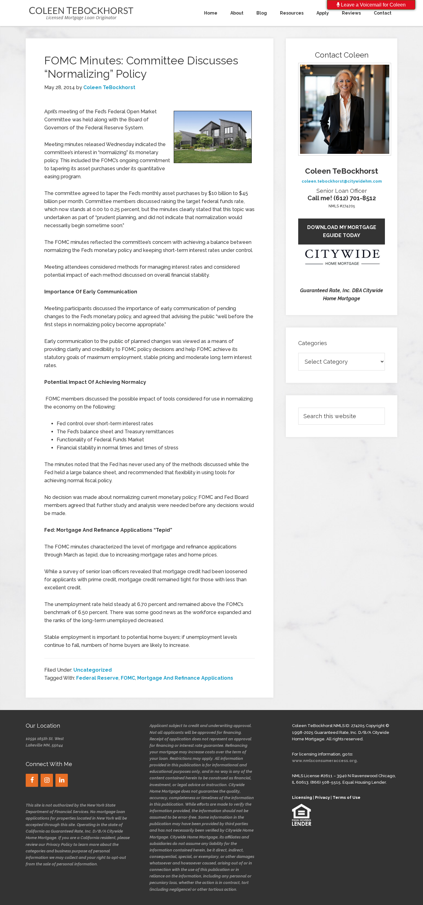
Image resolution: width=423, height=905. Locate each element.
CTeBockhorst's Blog (81, 13)
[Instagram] (47, 780)
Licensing (302, 797)
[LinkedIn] (61, 780)
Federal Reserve (97, 678)
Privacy (322, 797)
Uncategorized (92, 670)
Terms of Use (346, 797)
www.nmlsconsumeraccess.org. (325, 760)
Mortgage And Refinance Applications (185, 678)
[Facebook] (32, 780)
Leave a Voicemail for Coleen (373, 4)
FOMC (128, 678)
